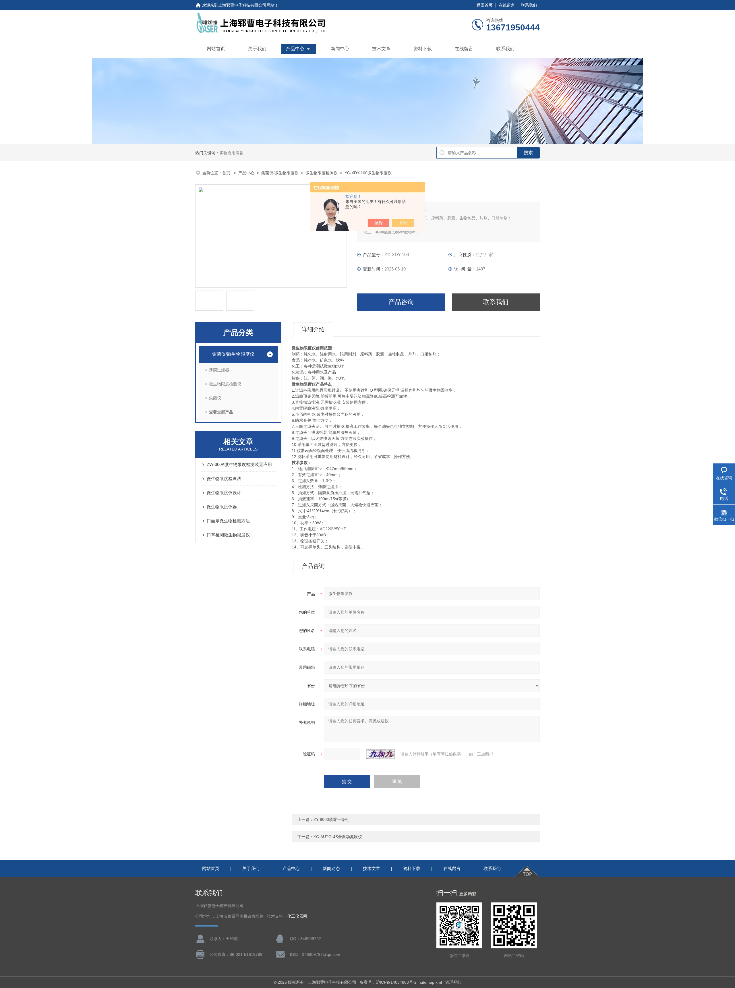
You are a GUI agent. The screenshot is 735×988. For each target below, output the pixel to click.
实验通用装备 (231, 152)
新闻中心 (340, 48)
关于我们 (257, 48)
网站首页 (216, 48)
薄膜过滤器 (219, 370)
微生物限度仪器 (222, 506)
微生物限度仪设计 (224, 492)
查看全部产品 (221, 412)
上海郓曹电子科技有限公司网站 (246, 5)
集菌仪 (215, 398)
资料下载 (422, 48)
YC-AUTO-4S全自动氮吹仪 (338, 836)
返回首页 (485, 5)
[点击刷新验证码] (380, 754)
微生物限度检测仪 (321, 173)
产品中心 (295, 48)
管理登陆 (453, 982)
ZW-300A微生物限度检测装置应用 (239, 464)
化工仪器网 (297, 916)
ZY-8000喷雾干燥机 (331, 819)
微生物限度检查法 (224, 478)
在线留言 (507, 5)
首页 (226, 173)
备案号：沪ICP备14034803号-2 (388, 982)
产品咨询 (401, 302)
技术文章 (381, 48)
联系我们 (529, 5)
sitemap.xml (431, 982)
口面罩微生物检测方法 (228, 520)
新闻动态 (331, 868)
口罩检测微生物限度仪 (228, 534)
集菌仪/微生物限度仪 (280, 173)
